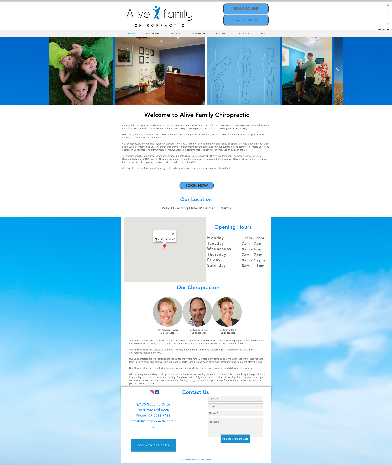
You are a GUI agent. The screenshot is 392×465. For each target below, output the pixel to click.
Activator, (250, 155)
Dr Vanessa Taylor (151, 143)
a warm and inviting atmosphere (202, 374)
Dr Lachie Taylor (199, 329)
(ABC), (206, 155)
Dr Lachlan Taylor (171, 143)
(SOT (145, 158)
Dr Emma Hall (193, 143)
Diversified (216, 155)
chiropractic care (214, 380)
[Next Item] (337, 71)
